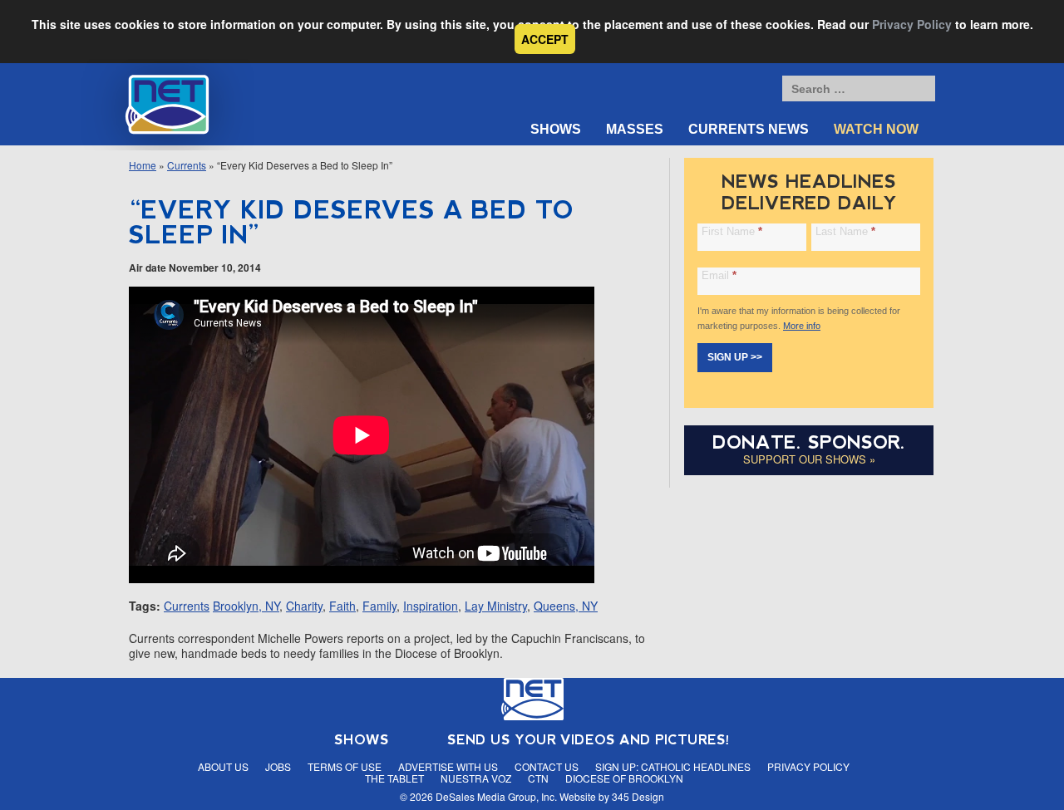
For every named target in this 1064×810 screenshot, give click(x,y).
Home (142, 165)
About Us (223, 766)
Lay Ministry (496, 605)
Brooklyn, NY (246, 605)
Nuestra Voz (476, 778)
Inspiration (430, 605)
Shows (555, 129)
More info (801, 326)
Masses (634, 129)
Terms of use (345, 766)
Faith (342, 605)
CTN (538, 778)
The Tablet (394, 778)
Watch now (876, 129)
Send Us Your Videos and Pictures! (588, 740)
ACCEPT (545, 39)
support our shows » (809, 459)
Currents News (748, 129)
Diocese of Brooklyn (624, 778)
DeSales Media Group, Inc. (496, 796)
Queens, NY (566, 605)
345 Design (638, 796)
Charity (304, 605)
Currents (186, 165)
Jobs (278, 766)
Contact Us (547, 766)
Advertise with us (448, 766)
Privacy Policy (912, 24)
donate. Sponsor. (808, 442)
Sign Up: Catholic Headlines (673, 766)
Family (379, 605)
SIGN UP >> (734, 357)
